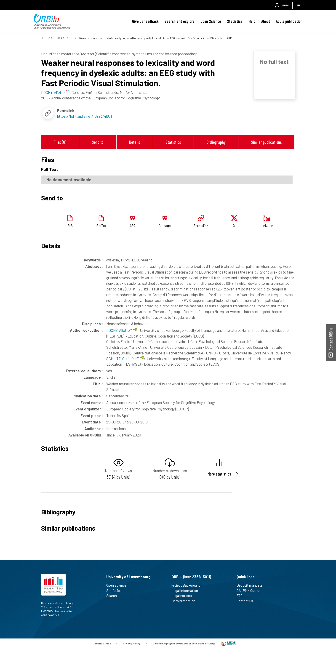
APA (133, 225)
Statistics (235, 21)
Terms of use (102, 643)
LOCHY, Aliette (118, 330)
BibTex (101, 225)
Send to (98, 142)
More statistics (219, 473)
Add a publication (289, 21)
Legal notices (181, 595)
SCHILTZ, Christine (121, 358)
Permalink (201, 225)
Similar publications (266, 142)
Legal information (184, 590)
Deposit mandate (250, 585)
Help (252, 21)
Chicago (165, 225)
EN (298, 5)
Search (111, 595)
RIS (70, 225)
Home (60, 37)
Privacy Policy (131, 643)
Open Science (210, 21)
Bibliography (216, 142)
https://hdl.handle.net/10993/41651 (84, 116)
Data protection (183, 601)
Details (134, 142)
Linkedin (266, 225)
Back (50, 37)
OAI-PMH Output (249, 590)
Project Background (185, 585)
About (265, 21)
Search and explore (180, 21)
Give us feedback (145, 21)
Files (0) (60, 142)
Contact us (245, 601)
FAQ (240, 595)
